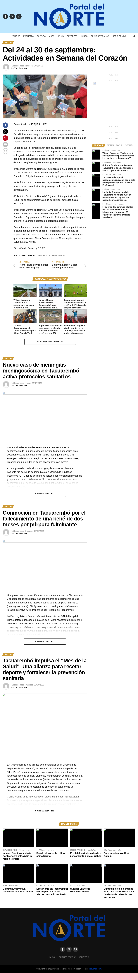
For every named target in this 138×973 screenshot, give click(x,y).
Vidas (51, 36)
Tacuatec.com (95, 969)
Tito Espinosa (20, 68)
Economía (28, 36)
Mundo (84, 36)
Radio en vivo (120, 36)
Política (15, 36)
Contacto (83, 957)
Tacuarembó (59, 256)
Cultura (41, 36)
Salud (61, 36)
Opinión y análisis (100, 36)
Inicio (52, 957)
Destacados (44, 256)
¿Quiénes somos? (67, 957)
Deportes (72, 36)
